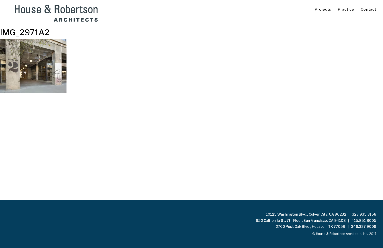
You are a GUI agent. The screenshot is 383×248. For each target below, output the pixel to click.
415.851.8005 (364, 220)
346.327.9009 (363, 226)
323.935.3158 (364, 214)
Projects (323, 9)
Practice (346, 9)
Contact (368, 9)
